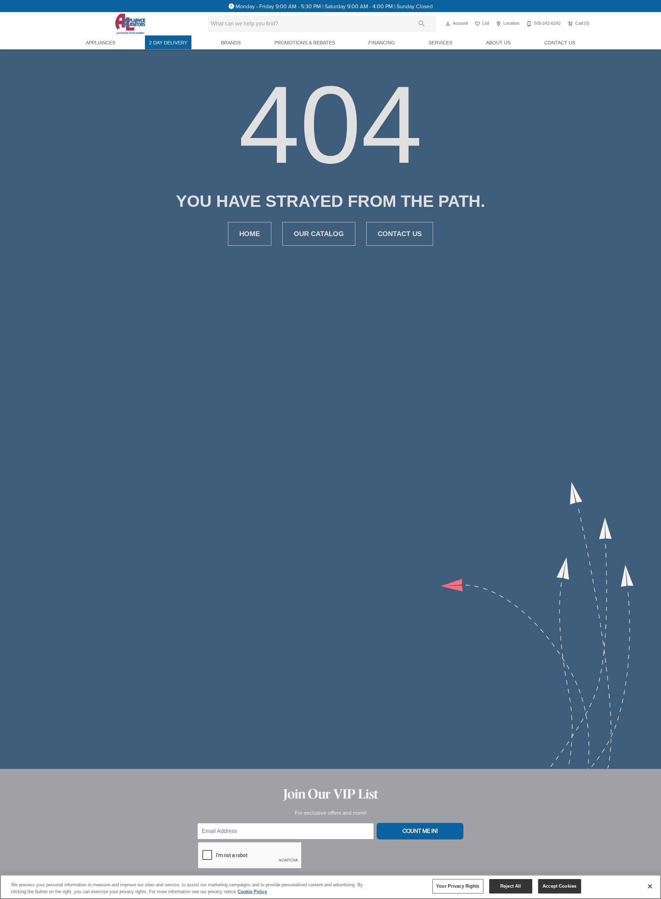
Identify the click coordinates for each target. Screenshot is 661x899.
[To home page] (130, 23)
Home (249, 233)
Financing (381, 42)
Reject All (510, 886)
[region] (330, 887)
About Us (498, 42)
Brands (231, 42)
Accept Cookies (559, 886)
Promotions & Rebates (304, 42)
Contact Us (559, 42)
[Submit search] (422, 24)
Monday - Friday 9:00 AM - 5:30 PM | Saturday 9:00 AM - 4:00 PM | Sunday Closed (334, 6)
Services (440, 42)
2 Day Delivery (168, 42)
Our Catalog (319, 233)
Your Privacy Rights (457, 886)
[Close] (650, 886)
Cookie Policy (252, 891)
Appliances (100, 42)
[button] (448, 24)
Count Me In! (420, 831)
